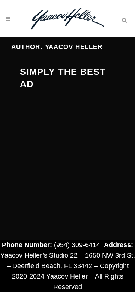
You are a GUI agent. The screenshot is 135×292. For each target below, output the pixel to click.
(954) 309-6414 (77, 245)
